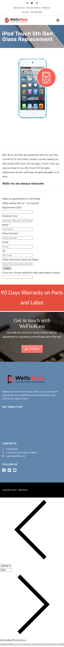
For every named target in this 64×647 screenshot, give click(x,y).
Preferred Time (10, 216)
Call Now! (34, 349)
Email (5, 242)
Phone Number (10, 233)
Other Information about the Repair (20, 260)
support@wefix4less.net (15, 456)
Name (6, 225)
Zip (4, 251)
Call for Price (10, 144)
